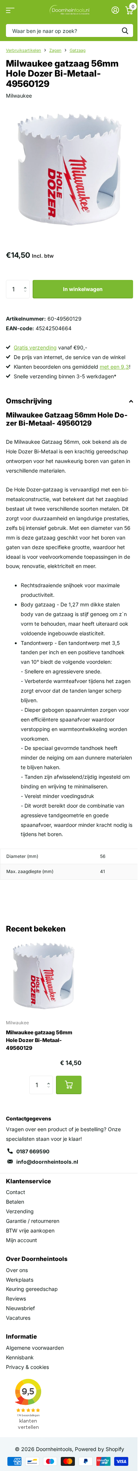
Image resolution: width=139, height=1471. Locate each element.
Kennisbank (20, 1357)
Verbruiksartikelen (23, 50)
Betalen (15, 1201)
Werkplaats (19, 1279)
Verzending (20, 1211)
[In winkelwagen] (69, 1085)
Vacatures (18, 1318)
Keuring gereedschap (32, 1289)
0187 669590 (32, 1151)
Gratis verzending (35, 347)
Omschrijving (29, 401)
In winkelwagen (83, 289)
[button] (26, 282)
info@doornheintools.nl (47, 1162)
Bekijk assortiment (10, 10)
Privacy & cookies (27, 1367)
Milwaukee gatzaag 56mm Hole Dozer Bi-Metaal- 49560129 (39, 1040)
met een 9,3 (114, 366)
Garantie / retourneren (32, 1221)
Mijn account (21, 1240)
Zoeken (125, 30)
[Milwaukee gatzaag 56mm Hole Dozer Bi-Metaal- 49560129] (44, 976)
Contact (15, 1192)
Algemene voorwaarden (35, 1348)
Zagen (55, 50)
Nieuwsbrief (20, 1308)
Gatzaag (78, 50)
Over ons (17, 1270)
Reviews (16, 1298)
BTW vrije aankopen (30, 1230)
